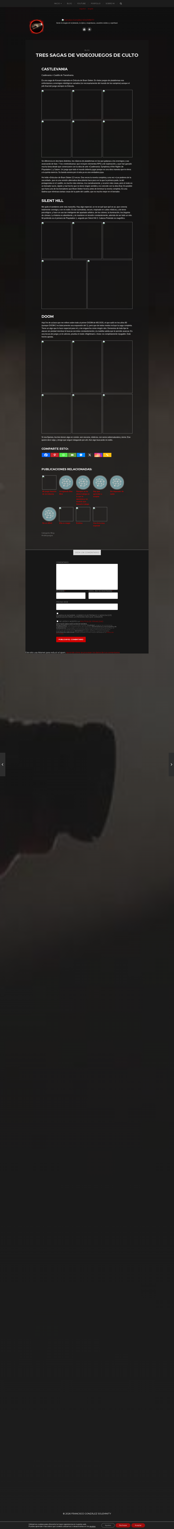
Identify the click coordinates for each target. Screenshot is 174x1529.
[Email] (72, 455)
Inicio (57, 3)
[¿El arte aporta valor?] (2, 764)
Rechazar (123, 1525)
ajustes (92, 1526)
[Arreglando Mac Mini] (171, 764)
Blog (69, 3)
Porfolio (95, 3)
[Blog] (84, 29)
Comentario (62, 562)
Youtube (81, 3)
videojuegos (48, 535)
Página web (62, 602)
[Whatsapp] (63, 455)
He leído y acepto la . (81, 621)
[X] (90, 455)
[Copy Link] (107, 455)
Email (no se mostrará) (101, 591)
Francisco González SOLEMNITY (91, 1513)
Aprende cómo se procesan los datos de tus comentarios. (93, 652)
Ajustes (108, 1525)
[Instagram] (98, 455)
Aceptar (138, 1525)
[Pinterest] (55, 455)
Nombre (60, 591)
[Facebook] (46, 455)
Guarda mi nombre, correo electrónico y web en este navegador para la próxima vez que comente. (84, 616)
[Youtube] (89, 29)
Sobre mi (110, 3)
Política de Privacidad (91, 621)
